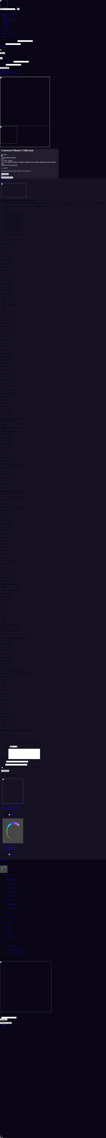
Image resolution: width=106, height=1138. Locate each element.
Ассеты (5, 23)
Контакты (5, 30)
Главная (2, 72)
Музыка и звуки (7, 26)
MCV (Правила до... (11, 808)
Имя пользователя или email (8, 41)
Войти (2, 53)
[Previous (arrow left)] (0, 1137)
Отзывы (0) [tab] (4, 180)
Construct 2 (15, 162)
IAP (31, 162)
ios (34, 162)
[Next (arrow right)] (2, 1137)
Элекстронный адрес (6, 61)
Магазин (5, 29)
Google (5, 58)
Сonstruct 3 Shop (14, 854)
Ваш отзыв (4, 758)
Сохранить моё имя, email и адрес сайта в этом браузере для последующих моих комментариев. (30, 767)
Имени (3, 761)
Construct (7, 72)
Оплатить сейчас (7, 177)
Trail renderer (8, 848)
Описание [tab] (4, 179)
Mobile (37, 162)
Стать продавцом (5, 71)
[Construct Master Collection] (25, 1011)
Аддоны (5, 24)
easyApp (12, 815)
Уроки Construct (7, 20)
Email (3, 764)
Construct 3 (22, 162)
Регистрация (4, 68)
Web (2, 163)
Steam (53, 162)
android (9, 162)
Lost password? (4, 47)
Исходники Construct (9, 18)
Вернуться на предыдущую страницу (10, 74)
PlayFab (49, 162)
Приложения (17, 804)
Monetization (43, 162)
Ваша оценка (5, 746)
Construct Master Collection (8, 157)
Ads (6, 162)
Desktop (27, 162)
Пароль (2, 44)
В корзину (5, 174)
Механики (6, 21)
